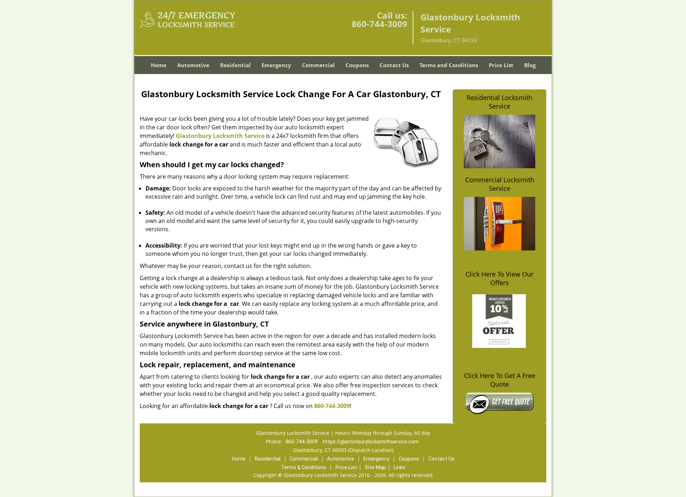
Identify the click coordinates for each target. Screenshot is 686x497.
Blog (530, 65)
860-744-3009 (379, 24)
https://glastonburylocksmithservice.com (371, 441)
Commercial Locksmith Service (499, 184)
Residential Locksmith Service (499, 101)
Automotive (193, 65)
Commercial (318, 65)
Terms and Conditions (448, 65)
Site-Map (375, 467)
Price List (501, 65)
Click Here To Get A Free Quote (499, 379)
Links (400, 467)
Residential (235, 65)
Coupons (357, 65)
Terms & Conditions (303, 467)
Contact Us (394, 65)
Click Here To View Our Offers (499, 278)
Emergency (276, 65)
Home (158, 65)
